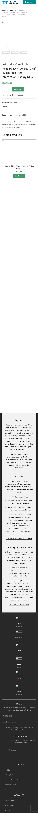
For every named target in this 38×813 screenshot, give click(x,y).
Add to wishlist (8, 95)
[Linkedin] (25, 758)
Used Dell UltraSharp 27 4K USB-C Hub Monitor (19, 167)
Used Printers (9, 805)
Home (4, 11)
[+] (9, 89)
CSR (6, 790)
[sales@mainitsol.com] (3, 719)
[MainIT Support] (6, 747)
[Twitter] (14, 758)
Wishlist (7, 770)
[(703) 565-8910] (3, 713)
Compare (21, 95)
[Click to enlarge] (5, 46)
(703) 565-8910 (7, 716)
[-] (3, 89)
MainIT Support (10, 750)
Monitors (12, 11)
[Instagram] (31, 758)
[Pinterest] (20, 758)
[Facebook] (8, 758)
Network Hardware (11, 800)
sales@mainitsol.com (9, 722)
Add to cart (17, 89)
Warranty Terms (10, 785)
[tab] (7, 115)
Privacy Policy (9, 775)
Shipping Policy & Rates (13, 780)
